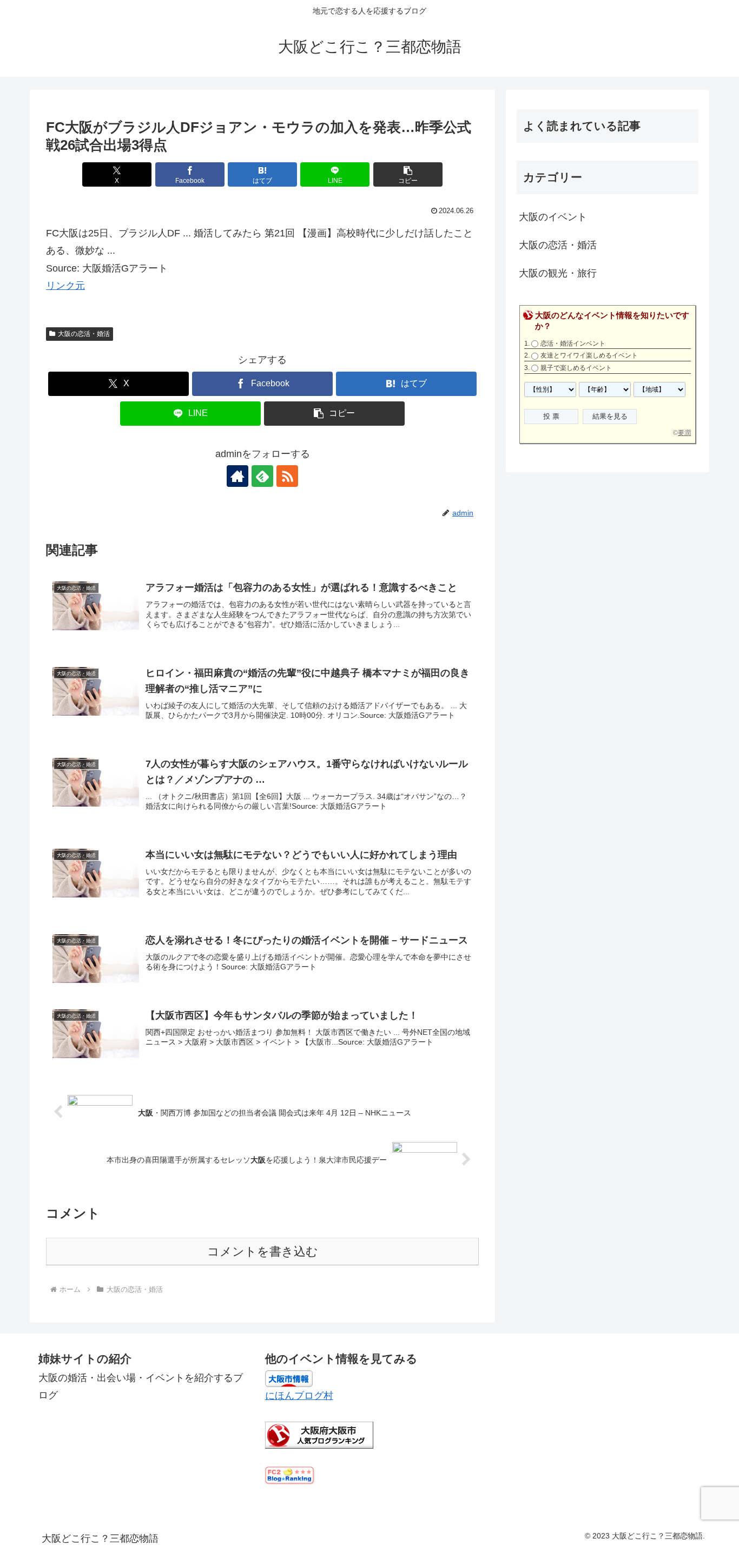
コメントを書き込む (262, 1251)
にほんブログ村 (299, 1395)
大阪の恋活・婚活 (84, 334)
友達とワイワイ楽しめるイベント (589, 355)
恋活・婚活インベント (572, 343)
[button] (408, 174)
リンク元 (65, 285)
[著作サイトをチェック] (237, 476)
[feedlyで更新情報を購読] (262, 476)
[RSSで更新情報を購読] (287, 476)
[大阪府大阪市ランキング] (319, 1434)
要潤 (684, 433)
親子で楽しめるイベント (576, 368)
